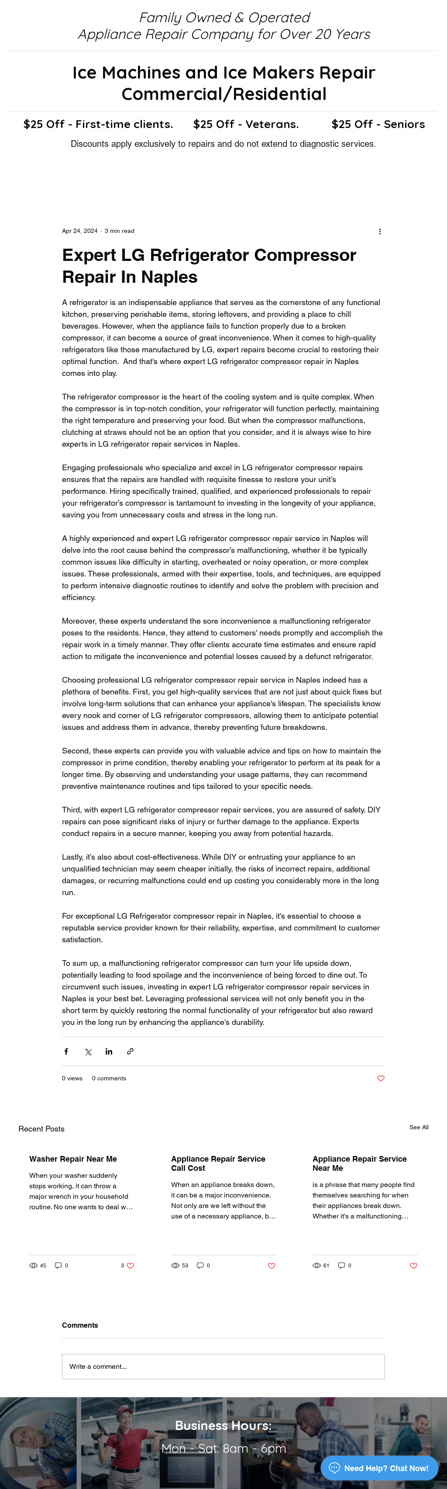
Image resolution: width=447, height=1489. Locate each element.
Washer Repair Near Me (73, 1158)
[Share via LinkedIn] (109, 1051)
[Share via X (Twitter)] (87, 1051)
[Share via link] (130, 1051)
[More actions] (380, 231)
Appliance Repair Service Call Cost (218, 1163)
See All (419, 1127)
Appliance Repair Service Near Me (360, 1163)
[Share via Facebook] (66, 1051)
